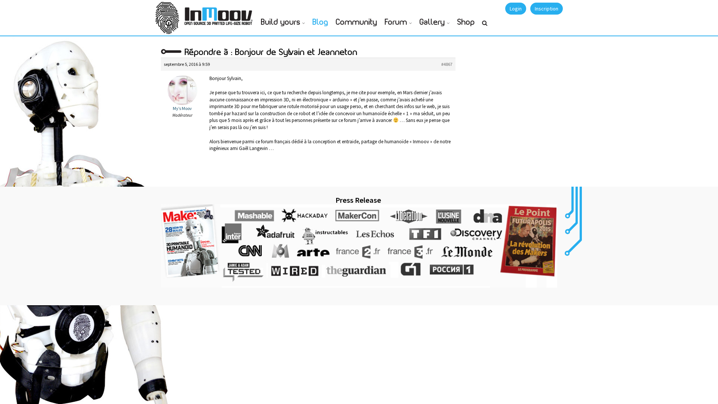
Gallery (432, 22)
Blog (320, 22)
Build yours (280, 22)
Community (356, 22)
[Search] (485, 26)
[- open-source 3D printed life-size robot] (219, 14)
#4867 (446, 64)
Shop (466, 22)
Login (516, 8)
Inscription (546, 8)
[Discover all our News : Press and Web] (359, 245)
